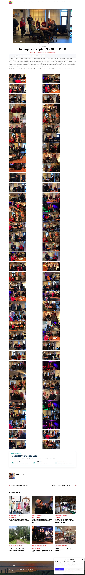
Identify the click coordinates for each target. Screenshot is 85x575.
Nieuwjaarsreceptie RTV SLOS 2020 (42, 49)
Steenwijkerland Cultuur (39, 545)
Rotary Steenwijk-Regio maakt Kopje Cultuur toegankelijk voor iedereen (42, 551)
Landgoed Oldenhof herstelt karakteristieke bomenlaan (16, 549)
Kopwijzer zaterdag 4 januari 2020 (19, 485)
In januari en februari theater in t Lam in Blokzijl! (62, 485)
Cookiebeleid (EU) (29, 567)
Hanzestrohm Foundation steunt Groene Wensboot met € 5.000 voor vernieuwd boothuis (64, 521)
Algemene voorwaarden (39, 567)
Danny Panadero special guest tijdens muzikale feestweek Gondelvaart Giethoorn (42, 521)
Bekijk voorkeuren (79, 569)
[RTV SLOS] (10, 3)
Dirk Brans (32, 52)
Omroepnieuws (40, 52)
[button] (82, 559)
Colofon (27, 565)
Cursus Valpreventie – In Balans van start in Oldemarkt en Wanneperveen (19, 520)
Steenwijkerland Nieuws (50, 52)
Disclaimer (48, 565)
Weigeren (69, 569)
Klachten (33, 565)
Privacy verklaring (71, 571)
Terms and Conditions (50, 567)
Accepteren (59, 569)
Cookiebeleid (66, 571)
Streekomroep (13, 517)
